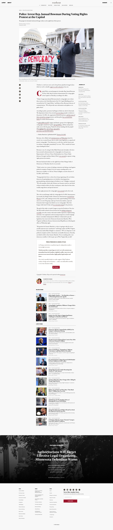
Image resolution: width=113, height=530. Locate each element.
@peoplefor (57, 129)
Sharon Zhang (23, 23)
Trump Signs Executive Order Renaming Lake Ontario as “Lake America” (60, 370)
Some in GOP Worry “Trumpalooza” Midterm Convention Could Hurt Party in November (84, 112)
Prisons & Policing (22, 509)
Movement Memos (38, 506)
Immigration (43, 5)
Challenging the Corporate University (38, 512)
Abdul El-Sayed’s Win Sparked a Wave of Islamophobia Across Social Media (59, 400)
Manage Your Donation (53, 495)
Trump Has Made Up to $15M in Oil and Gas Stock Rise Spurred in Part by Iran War (62, 410)
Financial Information (53, 504)
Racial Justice (21, 511)
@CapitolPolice (58, 125)
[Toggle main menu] (110, 2)
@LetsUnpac (50, 129)
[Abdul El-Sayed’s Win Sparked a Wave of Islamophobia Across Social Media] (41, 402)
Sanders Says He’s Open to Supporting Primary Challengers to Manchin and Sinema (60, 316)
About (9, 3)
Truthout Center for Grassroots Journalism (53, 512)
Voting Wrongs (37, 509)
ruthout (28, 23)
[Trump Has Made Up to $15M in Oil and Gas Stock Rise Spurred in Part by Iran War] (41, 412)
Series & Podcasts (22, 518)
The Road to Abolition (38, 502)
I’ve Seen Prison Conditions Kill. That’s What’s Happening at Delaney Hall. (84, 127)
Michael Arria (52, 405)
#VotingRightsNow (41, 129)
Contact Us (51, 516)
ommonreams (57, 395)
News (20, 10)
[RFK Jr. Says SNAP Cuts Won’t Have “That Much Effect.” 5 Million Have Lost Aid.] (41, 392)
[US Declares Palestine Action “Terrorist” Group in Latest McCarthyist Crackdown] (41, 422)
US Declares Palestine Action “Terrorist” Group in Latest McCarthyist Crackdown (61, 420)
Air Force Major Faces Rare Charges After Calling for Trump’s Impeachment (62, 380)
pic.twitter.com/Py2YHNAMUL (45, 131)
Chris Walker (52, 311)
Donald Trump (57, 5)
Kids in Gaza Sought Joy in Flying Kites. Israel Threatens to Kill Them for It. (85, 97)
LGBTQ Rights (21, 504)
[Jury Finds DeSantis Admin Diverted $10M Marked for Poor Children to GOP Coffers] (41, 361)
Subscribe (51, 500)
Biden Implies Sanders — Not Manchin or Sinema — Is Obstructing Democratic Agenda (62, 296)
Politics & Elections (27, 10)
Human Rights (21, 500)
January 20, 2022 (61, 135)
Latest (4, 3)
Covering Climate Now (38, 514)
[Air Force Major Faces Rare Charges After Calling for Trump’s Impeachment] (41, 382)
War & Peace (21, 516)
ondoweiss (56, 405)
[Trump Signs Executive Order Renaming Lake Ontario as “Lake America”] (41, 372)
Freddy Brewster (52, 345)
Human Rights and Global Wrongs (39, 499)
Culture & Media (21, 490)
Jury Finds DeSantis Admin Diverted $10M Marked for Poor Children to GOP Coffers (84, 104)
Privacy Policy (52, 506)
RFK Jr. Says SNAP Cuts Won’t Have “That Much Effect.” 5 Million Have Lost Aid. (61, 390)
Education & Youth (22, 495)
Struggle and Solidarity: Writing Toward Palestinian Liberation (38, 491)
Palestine (50, 5)
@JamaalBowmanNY (43, 123)
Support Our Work (52, 497)
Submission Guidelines (53, 502)
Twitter (69, 282)
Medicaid (71, 5)
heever (57, 345)
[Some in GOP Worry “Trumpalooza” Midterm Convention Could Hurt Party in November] (41, 351)
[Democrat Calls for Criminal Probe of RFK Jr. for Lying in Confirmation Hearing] (41, 331)
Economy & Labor (21, 493)
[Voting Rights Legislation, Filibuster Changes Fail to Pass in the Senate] (41, 307)
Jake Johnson (52, 395)
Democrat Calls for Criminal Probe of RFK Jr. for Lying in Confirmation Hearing (61, 330)
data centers (64, 5)
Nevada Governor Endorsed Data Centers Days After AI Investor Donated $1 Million (62, 340)
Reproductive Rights (22, 513)
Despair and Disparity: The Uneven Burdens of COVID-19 (39, 495)
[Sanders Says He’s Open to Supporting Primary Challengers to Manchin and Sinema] (41, 317)
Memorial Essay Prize (53, 509)
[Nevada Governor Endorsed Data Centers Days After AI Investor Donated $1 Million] (41, 341)
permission (62, 274)
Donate (104, 3)
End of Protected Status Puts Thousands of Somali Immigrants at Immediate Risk (84, 90)
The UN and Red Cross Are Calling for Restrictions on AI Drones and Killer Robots (84, 120)
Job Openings (52, 514)
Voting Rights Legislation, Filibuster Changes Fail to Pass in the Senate (62, 306)
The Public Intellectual (38, 504)
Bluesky (44, 284)
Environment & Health (22, 497)
